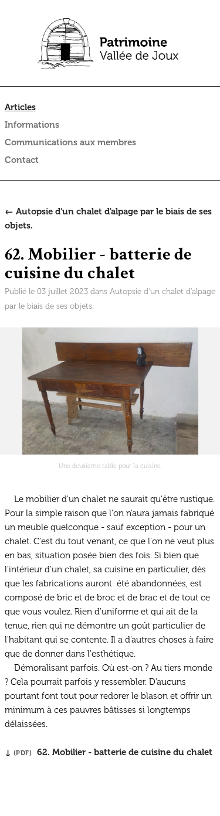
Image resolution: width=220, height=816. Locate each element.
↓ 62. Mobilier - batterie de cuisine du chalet (108, 752)
